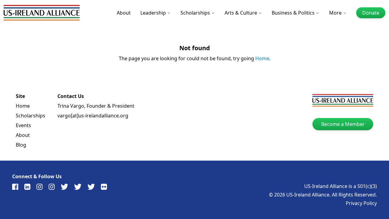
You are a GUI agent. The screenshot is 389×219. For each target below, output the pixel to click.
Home (262, 58)
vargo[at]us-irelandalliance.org (92, 115)
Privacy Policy (361, 203)
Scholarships (195, 12)
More (335, 12)
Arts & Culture (241, 12)
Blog (21, 144)
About (124, 12)
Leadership (153, 12)
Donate (370, 12)
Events (23, 125)
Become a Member (343, 124)
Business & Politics (293, 12)
